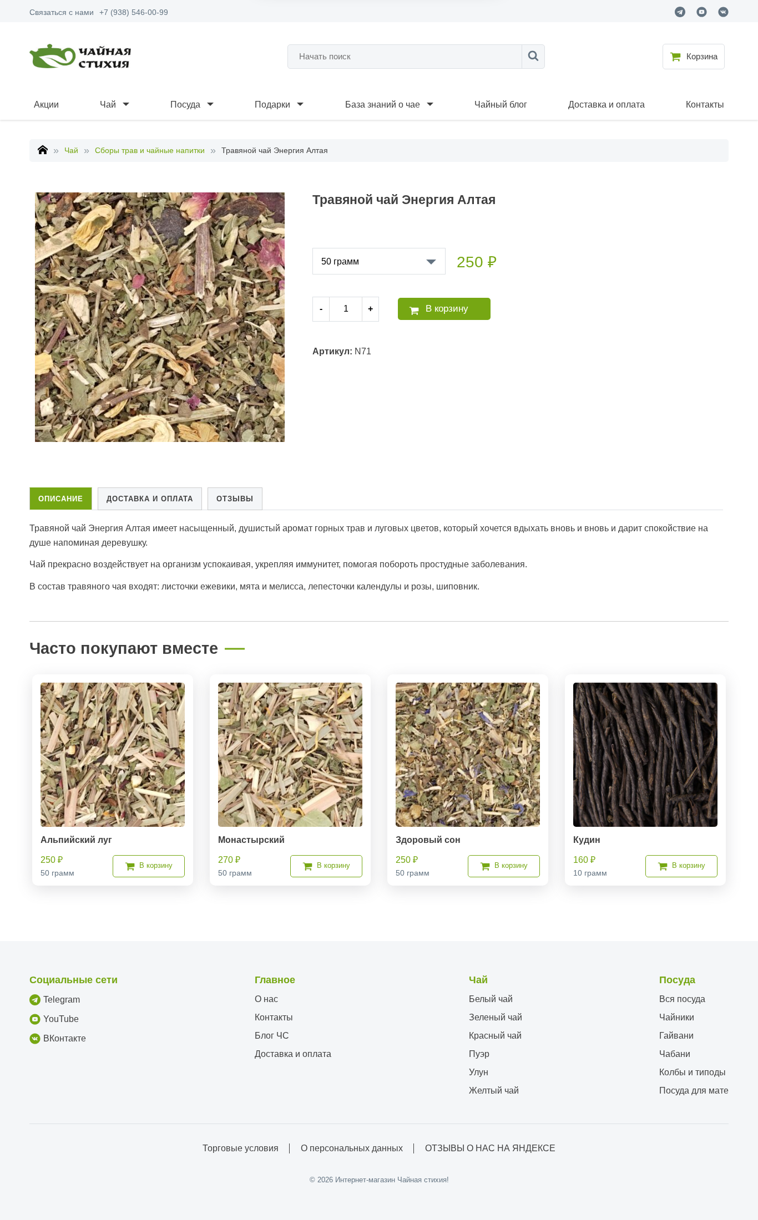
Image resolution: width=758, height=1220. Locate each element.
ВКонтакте (64, 1038)
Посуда (185, 104)
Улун (478, 1072)
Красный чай (495, 1035)
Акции (46, 104)
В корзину (447, 308)
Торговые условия (241, 1148)
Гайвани (676, 1035)
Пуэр (479, 1054)
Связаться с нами (61, 12)
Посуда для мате (694, 1090)
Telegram (61, 999)
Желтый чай (494, 1090)
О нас (266, 999)
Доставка (150, 499)
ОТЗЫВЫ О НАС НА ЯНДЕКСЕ (490, 1148)
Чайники (676, 1017)
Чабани (674, 1054)
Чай (108, 104)
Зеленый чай (495, 1017)
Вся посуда (682, 999)
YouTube (61, 1019)
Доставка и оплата (606, 104)
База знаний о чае (382, 104)
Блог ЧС (272, 1035)
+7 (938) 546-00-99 (133, 12)
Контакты (705, 104)
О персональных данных (352, 1148)
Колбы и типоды (692, 1072)
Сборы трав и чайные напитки (150, 150)
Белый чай (491, 999)
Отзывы (235, 499)
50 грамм (340, 261)
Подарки (272, 104)
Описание (60, 499)
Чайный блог (500, 104)
